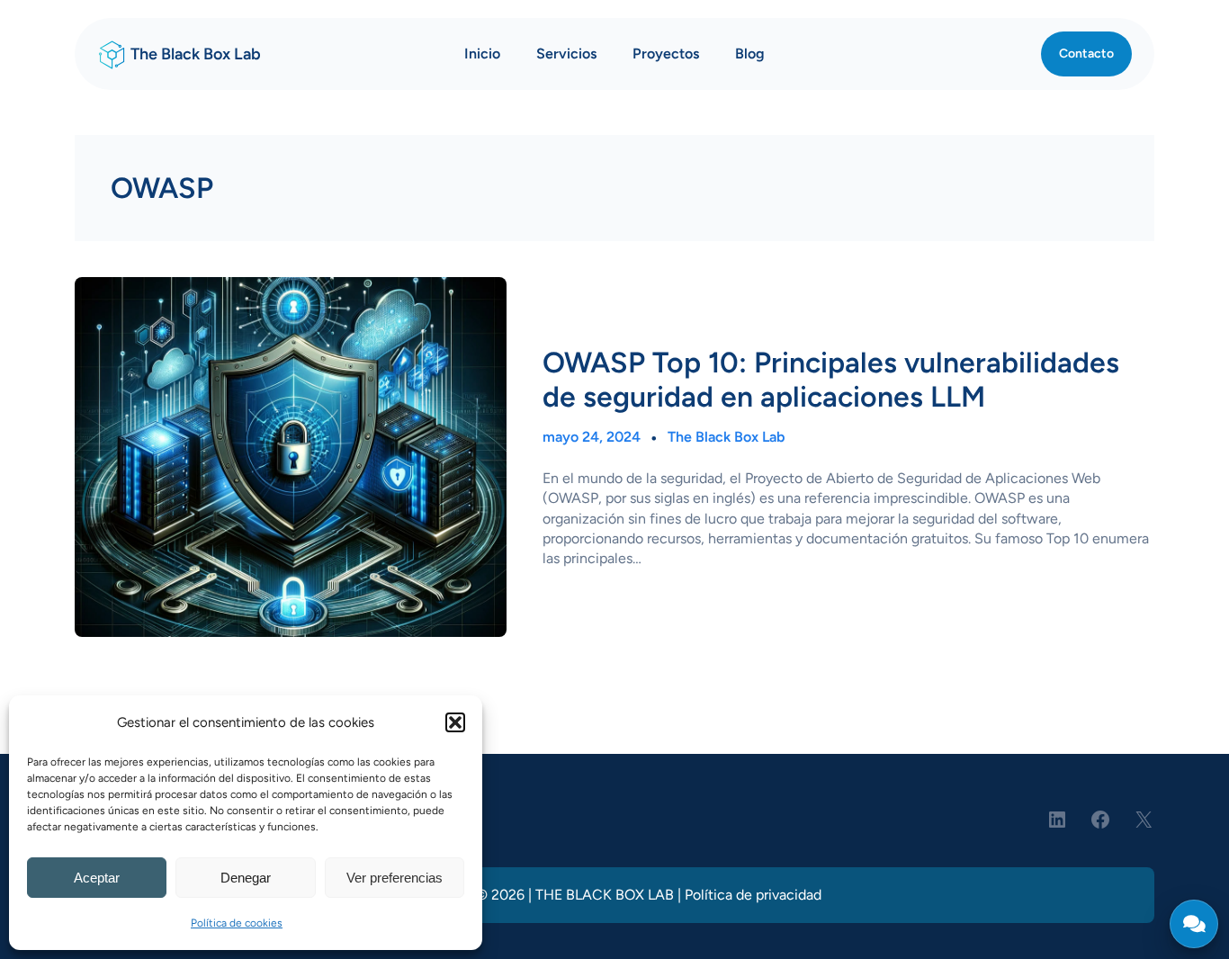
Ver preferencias (394, 877)
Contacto (1086, 53)
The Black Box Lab (195, 54)
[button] (455, 722)
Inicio (482, 53)
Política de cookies (237, 923)
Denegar (245, 877)
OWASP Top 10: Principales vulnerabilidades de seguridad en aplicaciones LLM (831, 379)
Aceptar (97, 877)
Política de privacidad (753, 894)
